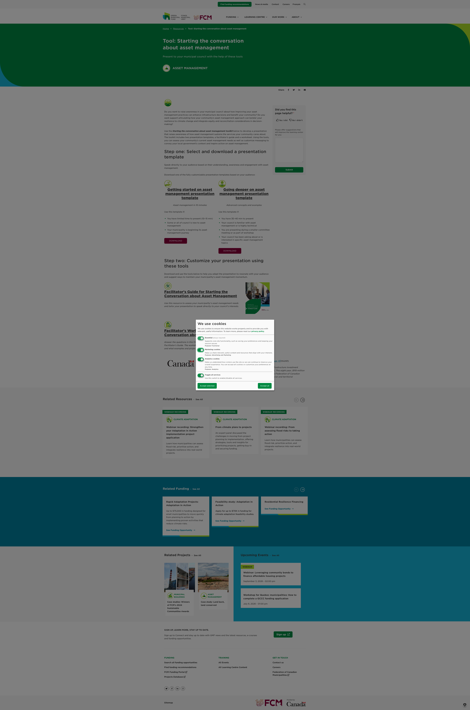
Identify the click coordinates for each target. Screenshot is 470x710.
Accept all (264, 386)
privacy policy (257, 331)
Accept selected (207, 386)
